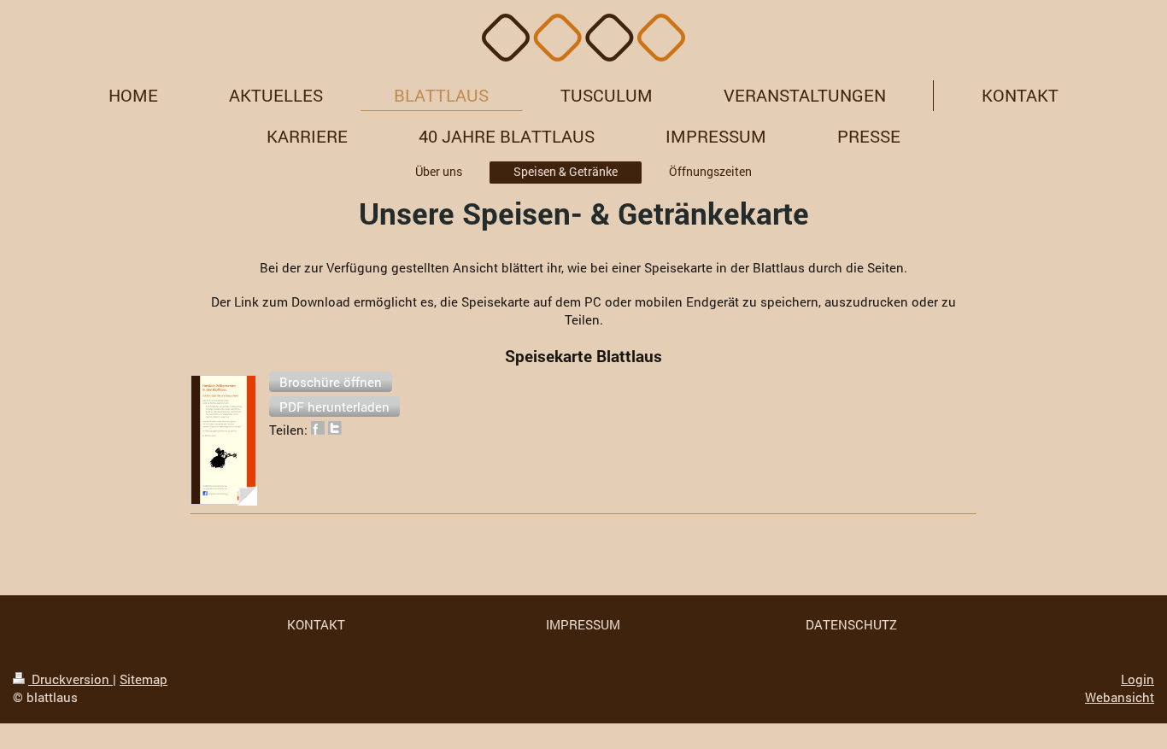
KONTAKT (316, 624)
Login (1137, 679)
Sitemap (143, 679)
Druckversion (70, 679)
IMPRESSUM (583, 624)
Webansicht (1119, 696)
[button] (330, 382)
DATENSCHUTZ (851, 624)
